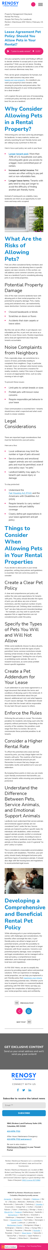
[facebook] (18, 1090)
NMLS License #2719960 (31, 1180)
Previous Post (27, 1003)
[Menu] (40, 5)
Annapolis (7, 1199)
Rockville (36, 1230)
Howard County (16, 1220)
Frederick (18, 1212)
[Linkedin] (30, 1090)
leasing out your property (15, 80)
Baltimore (35, 1199)
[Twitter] (23, 1090)
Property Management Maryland (18, 14)
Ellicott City (8, 1212)
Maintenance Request (17, 1147)
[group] (24, 51)
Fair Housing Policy (34, 1246)
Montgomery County (14, 1225)
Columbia (39, 1204)
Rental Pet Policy (12, 16)
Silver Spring (26, 1233)
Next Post (21, 1022)
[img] (33, 51)
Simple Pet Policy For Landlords (18, 19)
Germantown (13, 1215)
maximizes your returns (33, 978)
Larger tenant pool (18, 153)
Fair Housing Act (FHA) (20, 493)
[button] (8, 51)
